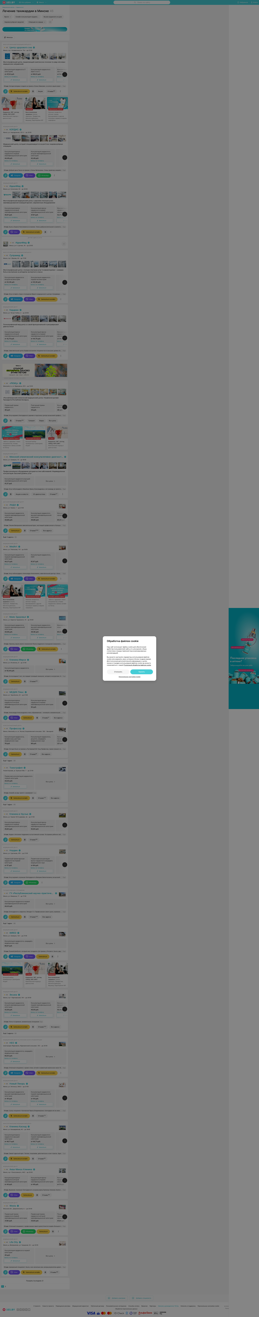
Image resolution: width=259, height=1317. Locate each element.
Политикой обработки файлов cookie (137, 665)
